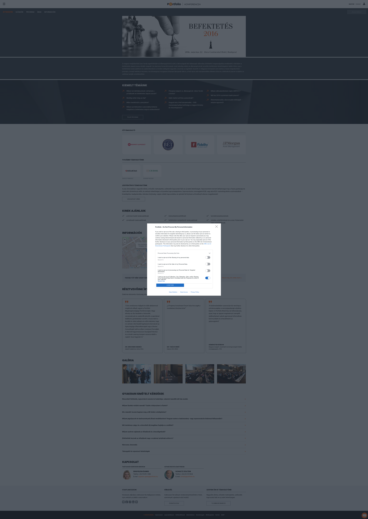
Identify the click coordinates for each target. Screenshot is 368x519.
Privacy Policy (195, 292)
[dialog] (184, 259)
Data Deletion (173, 292)
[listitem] (184, 253)
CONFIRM (170, 285)
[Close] (217, 227)
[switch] (207, 257)
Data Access (184, 292)
